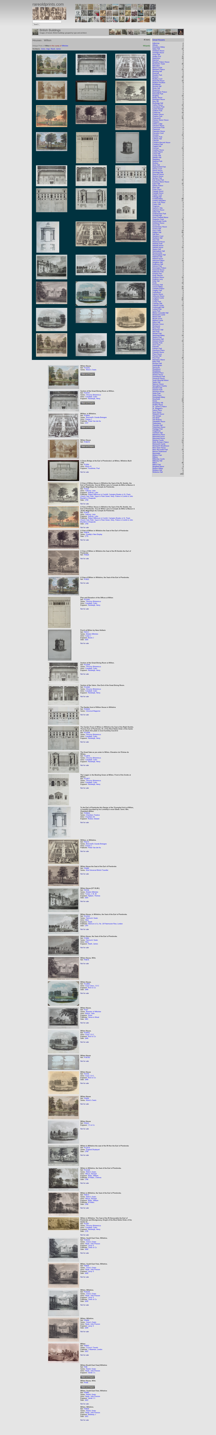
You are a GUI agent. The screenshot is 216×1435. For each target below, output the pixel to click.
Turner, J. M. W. (91, 894)
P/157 (86, 1010)
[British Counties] (78, 9)
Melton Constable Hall (160, 313)
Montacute (156, 326)
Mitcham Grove (158, 324)
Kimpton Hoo (157, 274)
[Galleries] (140, 15)
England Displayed (93, 1149)
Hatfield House (157, 247)
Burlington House (158, 99)
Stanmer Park (157, 390)
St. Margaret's (157, 408)
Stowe (154, 401)
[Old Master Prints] (147, 15)
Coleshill (155, 141)
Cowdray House (158, 150)
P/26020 (87, 709)
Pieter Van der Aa (94, 421)
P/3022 (86, 579)
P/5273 (86, 842)
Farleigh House (157, 191)
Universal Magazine (93, 711)
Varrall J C (91, 1373)
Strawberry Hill (157, 403)
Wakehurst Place (158, 435)
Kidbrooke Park (158, 272)
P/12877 (87, 779)
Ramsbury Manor (158, 360)
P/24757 (87, 393)
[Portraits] (109, 15)
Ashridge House (158, 53)
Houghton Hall (157, 262)
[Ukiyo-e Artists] (103, 21)
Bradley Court (157, 79)
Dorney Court (157, 169)
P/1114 (86, 489)
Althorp (155, 45)
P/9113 (86, 1123)
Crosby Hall (156, 156)
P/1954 (86, 465)
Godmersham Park (159, 214)
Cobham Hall (157, 139)
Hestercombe (157, 253)
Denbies (155, 163)
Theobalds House (158, 421)
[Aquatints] (84, 21)
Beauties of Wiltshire (93, 1012)
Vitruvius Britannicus (93, 395)
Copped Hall (156, 146)
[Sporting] (115, 15)
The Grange (156, 416)
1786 (86, 1179)
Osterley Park (157, 343)
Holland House (157, 259)
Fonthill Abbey (157, 199)
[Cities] (115, 9)
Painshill (155, 347)
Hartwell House (157, 245)
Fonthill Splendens (159, 200)
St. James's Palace (159, 406)
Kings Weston (157, 275)
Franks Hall (156, 204)
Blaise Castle (157, 68)
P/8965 (86, 1393)
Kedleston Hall (157, 264)
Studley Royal (157, 405)
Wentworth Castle (158, 444)
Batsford (155, 60)
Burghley (155, 96)
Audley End (156, 56)
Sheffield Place (158, 373)
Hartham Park (157, 244)
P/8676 (86, 960)
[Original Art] (128, 15)
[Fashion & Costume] (128, 21)
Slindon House (157, 375)
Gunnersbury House (159, 227)
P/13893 (87, 984)
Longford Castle (158, 298)
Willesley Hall (157, 461)
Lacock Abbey (157, 287)
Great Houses (158, 40)
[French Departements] (140, 9)
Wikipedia (146, 46)
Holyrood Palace (158, 260)
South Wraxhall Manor (160, 380)
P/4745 (86, 1074)
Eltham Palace (157, 186)
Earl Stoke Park (158, 180)
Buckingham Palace (159, 92)
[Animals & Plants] (103, 15)
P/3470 (86, 512)
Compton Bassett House (161, 142)
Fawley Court (157, 195)
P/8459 (86, 1320)
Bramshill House (158, 81)
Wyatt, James (56, 49)
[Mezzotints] (153, 15)
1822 (86, 1351)
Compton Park (157, 144)
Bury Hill (155, 101)
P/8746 (86, 890)
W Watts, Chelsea (94, 1177)
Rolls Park (156, 362)
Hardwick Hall (157, 238)
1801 (86, 1019)
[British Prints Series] (84, 9)
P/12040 (87, 687)
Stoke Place (156, 395)
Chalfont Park (157, 111)
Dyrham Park (157, 178)
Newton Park (157, 337)
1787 (86, 926)
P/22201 (87, 368)
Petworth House (158, 352)
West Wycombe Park (160, 450)
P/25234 (87, 1240)
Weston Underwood (159, 451)
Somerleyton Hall (158, 377)
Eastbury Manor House (160, 182)
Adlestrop (155, 43)
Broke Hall (156, 88)
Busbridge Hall (157, 103)
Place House (157, 354)
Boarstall (155, 73)
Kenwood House (158, 270)
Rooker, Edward (93, 819)
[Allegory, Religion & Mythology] (109, 21)
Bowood (155, 77)
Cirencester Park (158, 127)
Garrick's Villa (157, 208)
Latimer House (157, 294)
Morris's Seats (91, 370)
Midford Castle (157, 320)
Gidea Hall (156, 212)
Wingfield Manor (158, 466)
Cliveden (155, 135)
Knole (154, 283)
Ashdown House (158, 51)
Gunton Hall (156, 229)
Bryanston (156, 90)
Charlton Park (157, 116)
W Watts (91, 1202)
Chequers (155, 122)
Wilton (154, 463)
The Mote (155, 418)
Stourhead (156, 399)
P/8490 (86, 868)
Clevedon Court (158, 133)
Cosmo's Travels (92, 1347)
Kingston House (158, 277)
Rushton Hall (157, 363)
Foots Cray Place (158, 202)
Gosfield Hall (157, 215)
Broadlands (156, 84)
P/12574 (87, 1148)
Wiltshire (65, 46)
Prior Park (156, 358)
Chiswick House (158, 126)
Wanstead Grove (158, 436)
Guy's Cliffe (156, 230)
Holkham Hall (157, 257)
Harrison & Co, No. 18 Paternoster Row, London (105, 924)
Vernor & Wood (93, 1017)
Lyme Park (156, 311)
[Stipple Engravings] (78, 21)
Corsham (155, 148)
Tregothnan (156, 431)
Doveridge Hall (157, 172)
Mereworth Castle (158, 315)
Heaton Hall (156, 249)
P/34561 (87, 415)
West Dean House (159, 448)
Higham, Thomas (94, 896)
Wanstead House (158, 438)
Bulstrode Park (157, 94)
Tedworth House (158, 414)
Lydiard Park (157, 309)
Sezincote (156, 367)
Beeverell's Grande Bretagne (96, 417)
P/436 (86, 1383)
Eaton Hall (156, 184)
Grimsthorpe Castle (159, 221)
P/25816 (87, 813)
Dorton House (157, 171)
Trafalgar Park (157, 429)
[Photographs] (134, 15)
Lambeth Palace (158, 288)
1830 (86, 1249)
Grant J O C (89, 1035)
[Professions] (115, 21)
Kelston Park (157, 266)
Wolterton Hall (157, 472)
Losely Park (156, 302)
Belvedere (156, 66)
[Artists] (147, 9)
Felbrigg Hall (157, 197)
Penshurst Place (158, 350)
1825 (86, 640)
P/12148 (87, 1170)
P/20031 (87, 1033)
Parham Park (157, 348)
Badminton (156, 58)
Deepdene (156, 159)
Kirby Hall (156, 281)
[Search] (153, 21)
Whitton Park (157, 455)
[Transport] (122, 15)
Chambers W (90, 817)
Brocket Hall (156, 86)
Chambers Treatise (93, 815)
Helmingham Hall (158, 251)
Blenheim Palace (158, 69)
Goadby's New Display (94, 534)
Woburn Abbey (157, 468)
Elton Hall (156, 187)
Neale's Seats (91, 1369)
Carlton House (157, 105)
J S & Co (91, 1125)
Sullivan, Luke (90, 491)
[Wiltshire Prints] (128, 9)
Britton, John (89, 1013)
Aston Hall (156, 54)
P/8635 (86, 1266)
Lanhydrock (156, 292)
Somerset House (158, 378)
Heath (90, 922)
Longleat (155, 300)
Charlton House (158, 114)
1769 (86, 1151)
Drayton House (157, 176)
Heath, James (93, 944)
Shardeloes (156, 369)
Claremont (156, 129)
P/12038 (87, 733)
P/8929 (86, 1409)
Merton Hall (156, 317)
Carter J (88, 636)
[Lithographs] (90, 21)
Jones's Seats (91, 1242)
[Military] (134, 21)
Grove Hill (156, 225)
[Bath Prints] (122, 9)
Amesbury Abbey (158, 47)
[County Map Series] (90, 9)
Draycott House (158, 174)
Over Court (156, 345)
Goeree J (88, 419)
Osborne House (158, 341)
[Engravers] (78, 15)
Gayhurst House (158, 210)
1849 (86, 989)
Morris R (88, 466)
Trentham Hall (157, 433)
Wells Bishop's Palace (160, 442)
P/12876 (87, 756)
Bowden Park (157, 75)
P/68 (85, 1367)
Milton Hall (156, 322)
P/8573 (86, 1195)
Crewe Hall (156, 154)
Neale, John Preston (92, 1244)
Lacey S (91, 1245)
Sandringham (157, 365)
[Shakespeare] (122, 21)
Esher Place (156, 189)
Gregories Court (158, 219)
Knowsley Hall (157, 285)
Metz (87, 920)
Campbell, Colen (91, 397)
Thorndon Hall (157, 425)
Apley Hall (156, 49)
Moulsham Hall (157, 330)
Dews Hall (156, 165)
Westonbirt (156, 453)
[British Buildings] (109, 9)
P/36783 (87, 1057)
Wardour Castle (158, 440)
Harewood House (158, 242)
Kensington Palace (159, 268)
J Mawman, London (95, 1349)
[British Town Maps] (97, 9)
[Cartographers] (153, 9)
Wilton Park (156, 465)
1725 (86, 1231)
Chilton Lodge (157, 124)
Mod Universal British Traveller (97, 870)
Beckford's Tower (158, 64)
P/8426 (86, 555)
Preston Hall (156, 356)
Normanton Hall (158, 339)
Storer (90, 1015)
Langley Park (157, 290)
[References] (147, 21)
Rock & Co (92, 988)
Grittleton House (158, 223)
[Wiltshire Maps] (134, 9)
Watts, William (93, 1176)
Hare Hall (155, 240)
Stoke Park (156, 393)
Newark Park (157, 333)
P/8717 (86, 632)
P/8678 (86, 532)
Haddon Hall (156, 232)
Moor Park (156, 328)
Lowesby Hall (157, 303)
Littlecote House (158, 296)
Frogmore (155, 206)
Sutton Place (157, 410)
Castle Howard (157, 109)
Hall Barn (155, 234)
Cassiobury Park (158, 107)
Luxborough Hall (158, 307)
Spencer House (158, 384)
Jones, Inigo (45, 49)
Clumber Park (157, 137)
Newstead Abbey (158, 335)
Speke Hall (156, 382)
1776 (86, 536)
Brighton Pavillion (158, 83)
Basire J (91, 638)
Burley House (157, 97)
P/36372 (87, 442)
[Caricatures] (97, 15)
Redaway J (92, 1414)
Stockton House (158, 391)
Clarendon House (158, 131)
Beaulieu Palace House (160, 62)
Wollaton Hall (157, 470)
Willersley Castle (158, 459)
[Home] (49, 19)
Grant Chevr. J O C (92, 986)
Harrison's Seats (92, 918)
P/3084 (86, 938)
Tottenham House (158, 427)
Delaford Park (157, 161)
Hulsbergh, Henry (94, 398)
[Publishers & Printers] (84, 15)
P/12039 (87, 665)
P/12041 (87, 599)
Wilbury (155, 457)
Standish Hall (157, 388)
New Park (156, 332)
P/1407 (86, 1224)
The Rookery (157, 420)
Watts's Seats (91, 1172)
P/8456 (86, 1098)
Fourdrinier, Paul (94, 468)
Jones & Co (92, 1247)
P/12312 (87, 916)
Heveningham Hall (159, 255)
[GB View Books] (140, 21)
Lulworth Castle (158, 305)
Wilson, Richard (91, 1174)
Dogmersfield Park (159, 167)
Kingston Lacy (157, 279)
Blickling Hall (157, 71)
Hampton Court (157, 236)
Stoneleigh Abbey (158, 397)
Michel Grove (157, 318)
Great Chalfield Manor (160, 217)
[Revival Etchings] (97, 21)
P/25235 (87, 1292)
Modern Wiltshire (92, 634)
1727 (86, 423)
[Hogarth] (90, 15)
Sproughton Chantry (159, 386)
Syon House (156, 412)
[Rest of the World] (103, 9)
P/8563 (86, 1346)
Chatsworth (156, 118)
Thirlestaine (156, 423)
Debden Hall (156, 157)
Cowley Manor (157, 152)
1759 (86, 500)
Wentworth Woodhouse (160, 446)
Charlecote (156, 112)
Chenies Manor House (160, 120)
